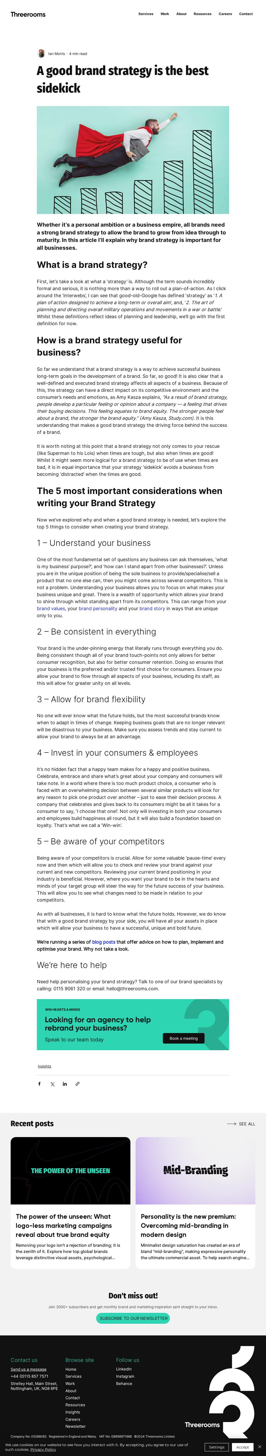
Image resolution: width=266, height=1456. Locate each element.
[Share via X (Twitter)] (52, 1083)
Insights (44, 1066)
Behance (124, 1383)
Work (70, 1383)
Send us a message (28, 1369)
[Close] (260, 1447)
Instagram (125, 1376)
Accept (242, 1447)
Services (73, 1376)
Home (70, 1369)
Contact (72, 1397)
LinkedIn (124, 1369)
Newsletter (75, 1426)
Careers (72, 1419)
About (70, 1390)
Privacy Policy (43, 1449)
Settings (216, 1447)
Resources (75, 1404)
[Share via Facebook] (39, 1083)
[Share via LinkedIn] (64, 1083)
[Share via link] (77, 1083)
